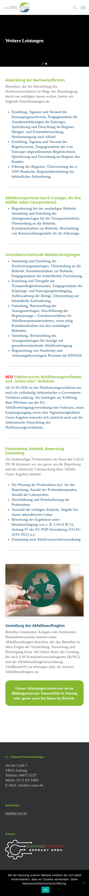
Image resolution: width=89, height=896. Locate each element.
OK (46, 889)
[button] (83, 7)
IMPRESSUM (16, 814)
